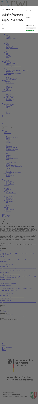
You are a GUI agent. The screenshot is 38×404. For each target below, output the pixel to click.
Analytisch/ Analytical (15, 24)
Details (3, 28)
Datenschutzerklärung (29, 10)
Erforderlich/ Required (6, 24)
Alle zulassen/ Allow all (30, 30)
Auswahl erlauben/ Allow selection (31, 28)
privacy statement (28, 17)
